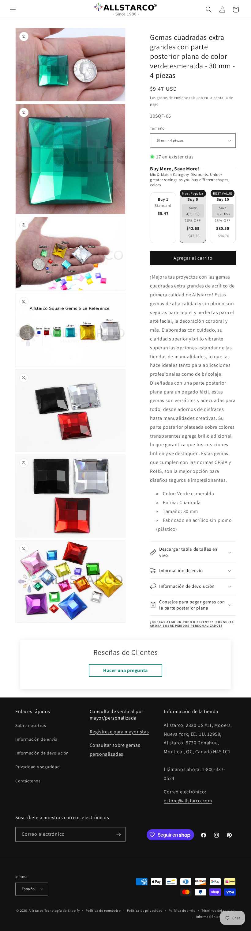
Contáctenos (28, 781)
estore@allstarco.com (188, 800)
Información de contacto (216, 916)
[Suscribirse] (118, 834)
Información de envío (36, 739)
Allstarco (36, 910)
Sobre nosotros (30, 725)
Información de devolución (42, 753)
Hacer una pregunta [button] (125, 670)
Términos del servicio (218, 910)
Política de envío (182, 910)
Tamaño (157, 128)
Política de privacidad (145, 910)
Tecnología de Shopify (62, 910)
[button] (13, 9)
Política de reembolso (103, 910)
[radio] (163, 217)
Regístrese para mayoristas (119, 731)
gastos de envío (170, 97)
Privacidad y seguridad (37, 767)
